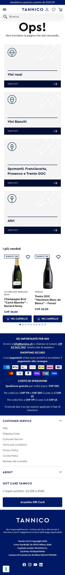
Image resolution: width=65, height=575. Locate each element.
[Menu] (4, 9)
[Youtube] (35, 565)
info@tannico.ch (23, 344)
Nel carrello (19, 319)
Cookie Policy (10, 456)
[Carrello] (60, 9)
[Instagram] (30, 565)
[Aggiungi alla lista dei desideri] (28, 257)
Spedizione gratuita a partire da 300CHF (32, 2)
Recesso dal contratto (15, 461)
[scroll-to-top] (60, 558)
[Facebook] (24, 565)
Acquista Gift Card (32, 502)
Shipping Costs (11, 434)
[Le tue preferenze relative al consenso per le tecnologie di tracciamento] (6, 569)
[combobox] (30, 16)
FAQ (5, 428)
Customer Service (17, 421)
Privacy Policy (10, 450)
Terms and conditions (15, 445)
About (8, 472)
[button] (58, 16)
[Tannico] (32, 9)
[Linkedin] (41, 565)
